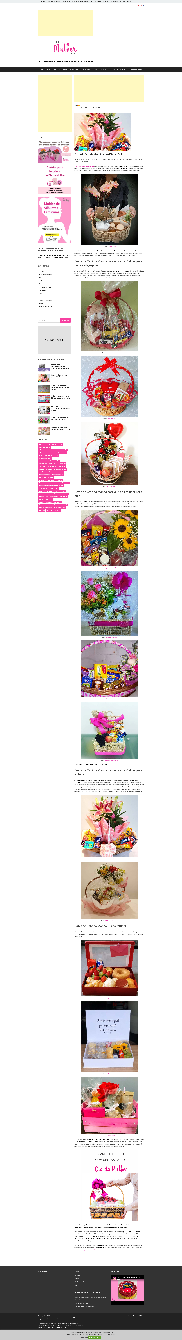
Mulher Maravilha (59, 507)
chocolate (42, 466)
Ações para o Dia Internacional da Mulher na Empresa (60, 408)
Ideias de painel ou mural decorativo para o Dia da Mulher (60, 387)
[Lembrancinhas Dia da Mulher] (54, 162)
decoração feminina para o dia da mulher (51, 485)
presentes (57, 510)
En (39, 297)
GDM (91, 1)
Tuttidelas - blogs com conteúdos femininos (67, 1323)
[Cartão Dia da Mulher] (54, 193)
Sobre (77, 1278)
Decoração (87, 69)
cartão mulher (43, 463)
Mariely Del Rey (114, 1)
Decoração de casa (45, 287)
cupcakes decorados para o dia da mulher (51, 472)
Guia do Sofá (97, 1)
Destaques (42, 290)
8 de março (42, 444)
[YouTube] (141, 5)
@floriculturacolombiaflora (111, 920)
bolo (61, 444)
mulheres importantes (45, 507)
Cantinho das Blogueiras (53, 1)
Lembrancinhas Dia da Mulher (84, 1307)
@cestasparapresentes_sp (111, 760)
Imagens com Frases (120, 69)
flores (63, 491)
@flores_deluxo (111, 1073)
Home (42, 69)
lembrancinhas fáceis (45, 499)
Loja (76, 1285)
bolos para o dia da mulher (58, 452)
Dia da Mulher (61, 1325)
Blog (49, 69)
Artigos (57, 69)
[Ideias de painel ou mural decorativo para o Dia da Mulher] (44, 385)
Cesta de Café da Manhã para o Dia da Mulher (99, 154)
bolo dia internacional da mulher (48, 450)
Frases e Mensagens (101, 69)
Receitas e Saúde (131, 1)
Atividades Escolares (71, 69)
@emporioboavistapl (111, 352)
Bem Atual (42, 1)
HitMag (141, 1316)
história (65, 494)
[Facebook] (144, 5)
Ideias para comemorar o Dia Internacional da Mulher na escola (61, 398)
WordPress (133, 1316)
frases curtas (43, 494)
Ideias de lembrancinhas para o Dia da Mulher (59, 418)
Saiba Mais (84, 1337)
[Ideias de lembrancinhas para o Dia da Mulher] (44, 417)
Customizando (66, 1)
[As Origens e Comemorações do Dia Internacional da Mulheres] (44, 364)
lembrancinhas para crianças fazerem (50, 502)
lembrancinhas (43, 496)
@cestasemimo (111, 858)
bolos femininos (43, 452)
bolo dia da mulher (44, 447)
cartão (56, 455)
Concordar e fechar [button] (94, 1337)
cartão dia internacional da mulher (49, 461)
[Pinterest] (139, 5)
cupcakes (62, 466)
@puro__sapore (111, 1135)
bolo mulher (63, 450)
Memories (122, 1)
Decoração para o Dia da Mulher (48, 488)
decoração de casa (44, 474)
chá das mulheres (52, 466)
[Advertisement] (65, 23)
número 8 (42, 510)
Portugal (49, 510)
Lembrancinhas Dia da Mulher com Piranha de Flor (60, 428)
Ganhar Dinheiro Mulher (80, 1325)
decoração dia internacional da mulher (50, 480)
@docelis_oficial (111, 418)
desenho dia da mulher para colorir (49, 491)
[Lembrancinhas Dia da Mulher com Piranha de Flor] (44, 428)
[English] (75, 105)
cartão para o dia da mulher (57, 463)
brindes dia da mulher (45, 455)
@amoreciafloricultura (111, 637)
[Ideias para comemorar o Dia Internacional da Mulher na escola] (44, 396)
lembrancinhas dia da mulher (58, 496)
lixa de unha (42, 505)
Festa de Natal (84, 1)
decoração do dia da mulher (47, 483)
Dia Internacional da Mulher (85, 166)
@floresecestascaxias (111, 568)
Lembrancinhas (136, 69)
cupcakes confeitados (45, 469)
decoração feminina (63, 483)
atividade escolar (52, 444)
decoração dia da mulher (46, 477)
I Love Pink (105, 1)
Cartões (41, 281)
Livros (41, 313)
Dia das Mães (75, 1)
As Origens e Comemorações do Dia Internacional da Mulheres (60, 366)
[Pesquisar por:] (54, 320)
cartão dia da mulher (45, 458)
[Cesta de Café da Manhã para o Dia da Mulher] (109, 132)
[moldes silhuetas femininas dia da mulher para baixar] (54, 242)
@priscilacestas (111, 486)
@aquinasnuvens (111, 246)
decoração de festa (57, 474)
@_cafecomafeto (111, 998)
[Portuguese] (77, 105)
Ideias (41, 303)
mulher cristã (63, 505)
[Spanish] (79, 105)
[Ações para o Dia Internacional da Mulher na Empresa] (44, 407)
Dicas (41, 293)
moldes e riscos (52, 505)
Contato (77, 1275)
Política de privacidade (82, 1282)
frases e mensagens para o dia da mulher (87, 1250)
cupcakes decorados (60, 469)
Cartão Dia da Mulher (82, 1303)
